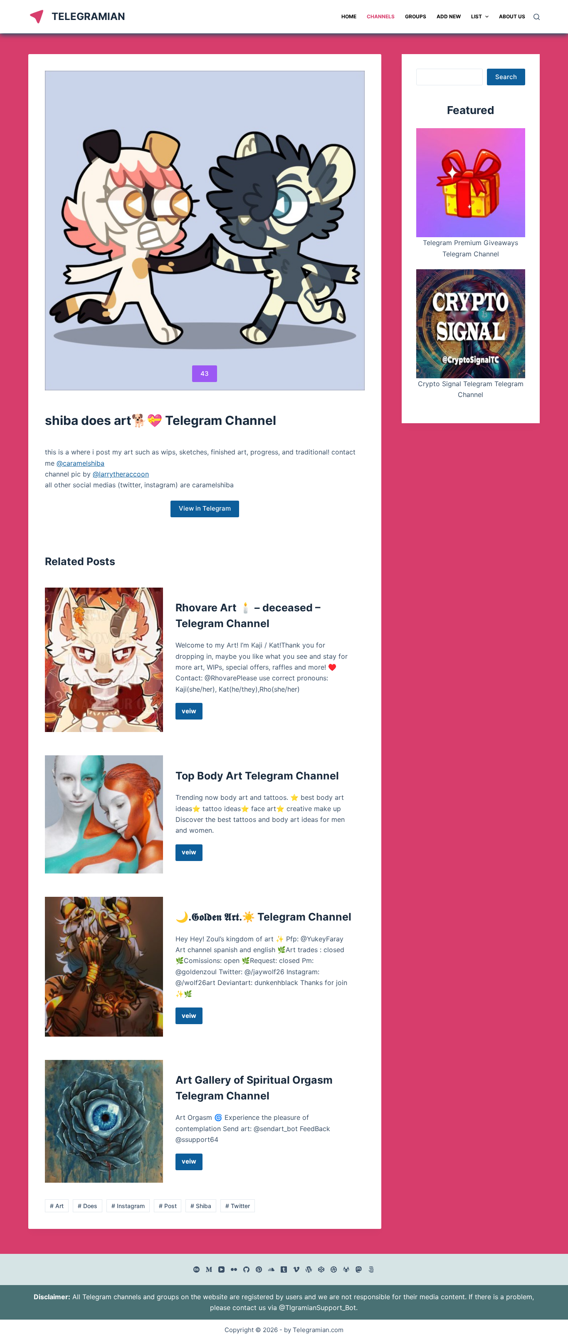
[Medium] (209, 1269)
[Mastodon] (359, 1269)
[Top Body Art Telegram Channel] (104, 814)
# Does (87, 1205)
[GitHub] (246, 1269)
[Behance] (196, 1269)
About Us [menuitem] (512, 16)
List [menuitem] (476, 16)
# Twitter (237, 1205)
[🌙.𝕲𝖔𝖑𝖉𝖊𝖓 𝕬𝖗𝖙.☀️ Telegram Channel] (104, 967)
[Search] (536, 17)
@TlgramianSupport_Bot (317, 1307)
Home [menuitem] (348, 16)
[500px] (371, 1269)
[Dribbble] (334, 1269)
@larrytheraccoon (121, 474)
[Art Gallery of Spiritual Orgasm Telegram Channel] (104, 1121)
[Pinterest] (259, 1269)
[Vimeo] (296, 1269)
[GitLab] (346, 1269)
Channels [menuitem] (381, 16)
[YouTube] (221, 1269)
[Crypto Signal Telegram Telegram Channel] (470, 323)
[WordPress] (309, 1269)
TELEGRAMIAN (88, 16)
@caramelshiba (80, 463)
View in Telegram (205, 508)
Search (506, 77)
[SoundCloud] (271, 1269)
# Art (57, 1205)
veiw (192, 713)
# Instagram (128, 1205)
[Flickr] (234, 1269)
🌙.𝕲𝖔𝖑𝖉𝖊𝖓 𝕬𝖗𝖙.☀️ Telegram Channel (263, 917)
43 (204, 373)
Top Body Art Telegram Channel (257, 775)
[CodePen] (321, 1269)
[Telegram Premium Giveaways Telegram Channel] (470, 182)
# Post (168, 1205)
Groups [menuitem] (415, 16)
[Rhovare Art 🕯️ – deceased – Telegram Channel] (104, 660)
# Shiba (200, 1205)
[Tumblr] (284, 1269)
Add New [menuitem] (449, 16)
